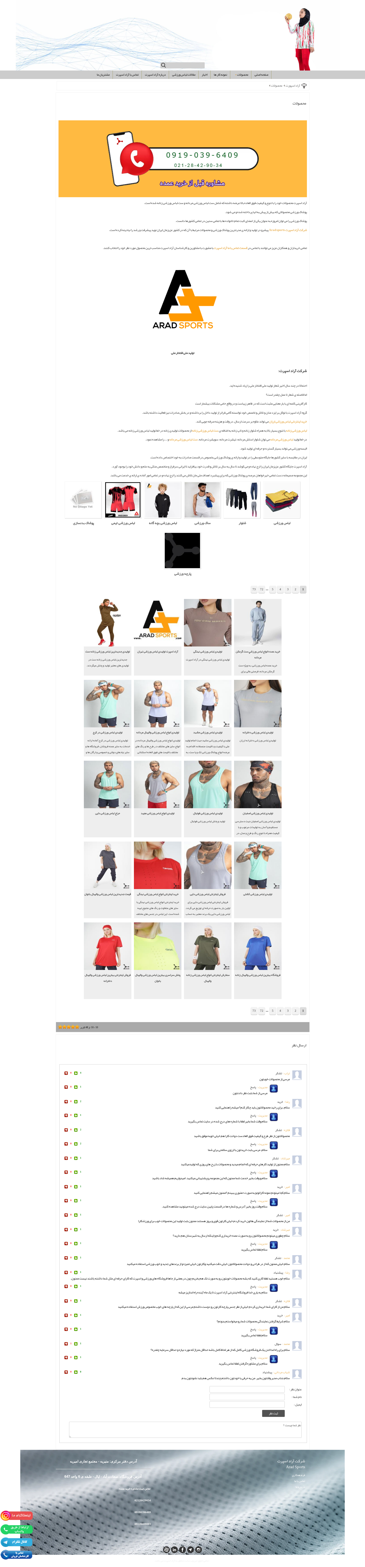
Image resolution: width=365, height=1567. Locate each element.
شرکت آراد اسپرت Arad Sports (291, 1464)
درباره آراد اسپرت (155, 75)
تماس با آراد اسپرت (127, 75)
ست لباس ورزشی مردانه (183, 439)
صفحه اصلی (261, 75)
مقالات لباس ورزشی (183, 75)
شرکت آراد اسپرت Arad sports (288, 230)
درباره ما (300, 1487)
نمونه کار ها (220, 75)
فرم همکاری (298, 1475)
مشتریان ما (103, 75)
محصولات (242, 75)
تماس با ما (299, 1481)
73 (254, 589)
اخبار (204, 75)
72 (261, 589)
